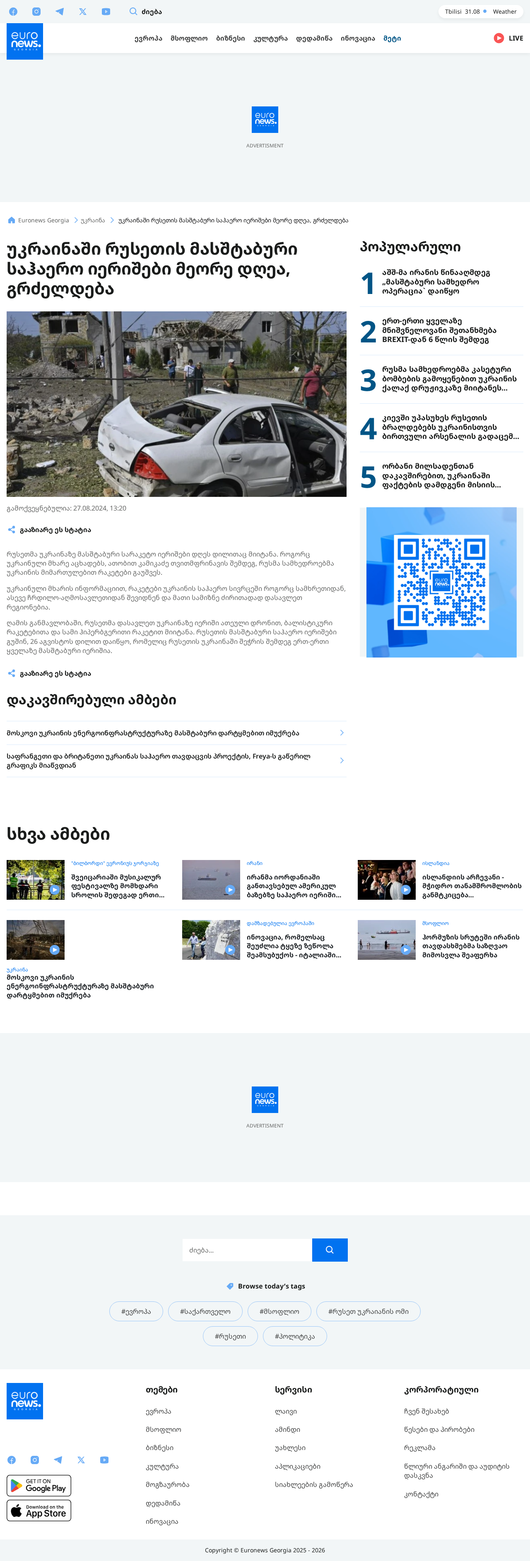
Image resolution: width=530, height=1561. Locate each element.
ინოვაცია (162, 1521)
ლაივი (286, 1411)
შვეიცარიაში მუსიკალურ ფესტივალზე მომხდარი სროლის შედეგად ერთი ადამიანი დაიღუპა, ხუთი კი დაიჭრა (121, 886)
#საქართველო (205, 1311)
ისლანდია (436, 863)
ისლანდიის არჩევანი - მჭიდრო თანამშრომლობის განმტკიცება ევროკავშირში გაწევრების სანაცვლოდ (472, 886)
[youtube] (106, 11)
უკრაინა (17, 969)
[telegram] (59, 11)
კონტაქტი (421, 1493)
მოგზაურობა (168, 1484)
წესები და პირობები (439, 1429)
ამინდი (287, 1429)
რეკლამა (420, 1447)
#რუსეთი (230, 1336)
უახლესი (290, 1447)
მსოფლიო (435, 923)
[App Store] (39, 1510)
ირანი (255, 863)
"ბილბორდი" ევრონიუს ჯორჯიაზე (115, 863)
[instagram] (36, 11)
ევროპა (158, 1411)
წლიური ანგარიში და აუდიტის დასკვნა (457, 1471)
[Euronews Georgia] (25, 41)
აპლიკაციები (297, 1466)
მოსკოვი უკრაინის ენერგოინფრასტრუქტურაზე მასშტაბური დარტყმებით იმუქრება (80, 986)
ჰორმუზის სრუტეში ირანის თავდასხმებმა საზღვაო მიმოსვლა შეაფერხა (471, 946)
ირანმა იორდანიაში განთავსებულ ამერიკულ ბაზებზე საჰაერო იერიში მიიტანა (291, 886)
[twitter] (82, 11)
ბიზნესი (159, 1447)
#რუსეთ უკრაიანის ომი (368, 1311)
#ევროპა (136, 1311)
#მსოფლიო (279, 1311)
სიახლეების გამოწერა (314, 1484)
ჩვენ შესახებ (426, 1411)
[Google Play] (39, 1485)
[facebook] (13, 11)
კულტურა (162, 1466)
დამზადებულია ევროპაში (280, 923)
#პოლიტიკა (295, 1336)
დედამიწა (163, 1503)
